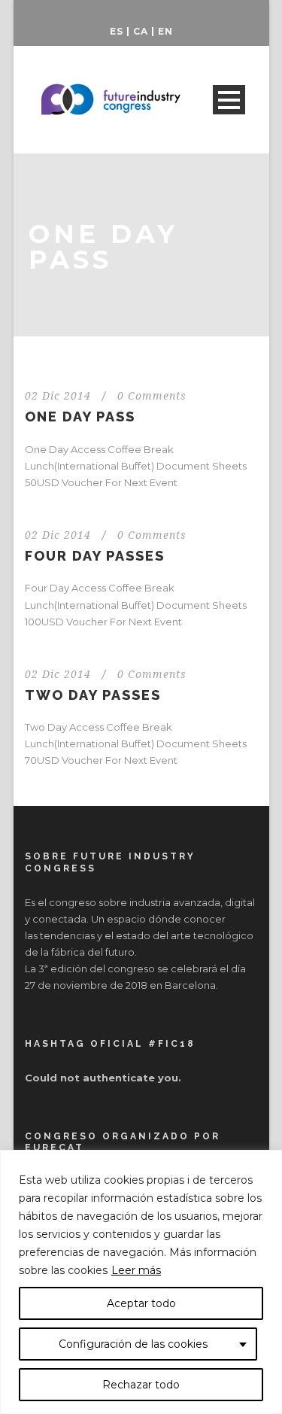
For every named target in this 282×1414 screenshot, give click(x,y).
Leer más (136, 1270)
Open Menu (229, 99)
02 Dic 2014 (58, 396)
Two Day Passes (93, 695)
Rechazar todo (141, 1384)
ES (116, 31)
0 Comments (151, 396)
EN (165, 31)
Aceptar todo (141, 1303)
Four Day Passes (95, 556)
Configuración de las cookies (133, 1344)
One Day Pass (80, 416)
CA (140, 31)
